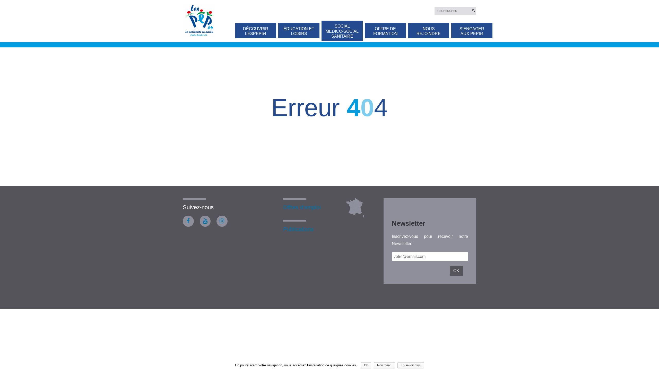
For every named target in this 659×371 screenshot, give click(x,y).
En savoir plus (411, 365)
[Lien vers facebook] (188, 221)
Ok (366, 365)
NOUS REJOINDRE (429, 31)
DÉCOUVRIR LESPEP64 (255, 31)
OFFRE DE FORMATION (385, 31)
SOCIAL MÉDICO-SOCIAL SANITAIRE (342, 31)
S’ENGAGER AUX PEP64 (471, 31)
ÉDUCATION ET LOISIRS (298, 31)
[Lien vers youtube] (205, 221)
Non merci (384, 365)
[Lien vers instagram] (222, 221)
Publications (298, 229)
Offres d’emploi (302, 207)
